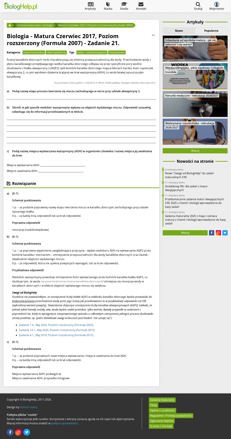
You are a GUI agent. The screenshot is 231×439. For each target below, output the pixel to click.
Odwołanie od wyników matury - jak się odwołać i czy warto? (190, 42)
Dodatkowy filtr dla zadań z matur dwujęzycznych (186, 188)
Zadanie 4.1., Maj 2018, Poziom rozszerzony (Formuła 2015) (56, 335)
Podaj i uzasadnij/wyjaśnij (92, 52)
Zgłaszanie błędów (161, 421)
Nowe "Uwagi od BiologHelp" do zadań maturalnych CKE (189, 175)
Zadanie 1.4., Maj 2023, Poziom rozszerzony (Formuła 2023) (56, 325)
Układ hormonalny (33, 52)
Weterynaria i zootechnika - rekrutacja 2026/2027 (189, 125)
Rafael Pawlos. (29, 407)
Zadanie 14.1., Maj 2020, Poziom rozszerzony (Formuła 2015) (57, 330)
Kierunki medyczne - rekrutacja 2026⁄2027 (191, 95)
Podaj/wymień (117, 52)
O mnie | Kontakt (161, 426)
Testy (153, 405)
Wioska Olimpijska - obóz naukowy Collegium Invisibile (194, 70)
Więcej (195, 151)
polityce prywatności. (64, 423)
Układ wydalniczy (56, 52)
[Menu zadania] (153, 35)
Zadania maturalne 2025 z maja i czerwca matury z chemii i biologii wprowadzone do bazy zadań (195, 219)
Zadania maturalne (162, 400)
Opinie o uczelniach (162, 410)
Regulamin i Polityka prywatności (171, 415)
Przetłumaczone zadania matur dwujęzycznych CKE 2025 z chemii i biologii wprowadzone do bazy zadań (194, 203)
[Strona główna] (9, 25)
